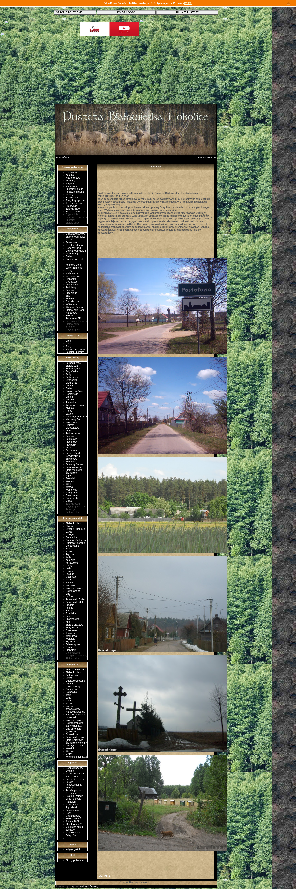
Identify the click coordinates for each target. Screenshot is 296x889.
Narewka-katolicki (75, 711)
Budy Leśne (72, 377)
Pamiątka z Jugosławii (72, 806)
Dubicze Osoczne (75, 543)
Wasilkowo (72, 636)
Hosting (82, 886)
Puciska (70, 447)
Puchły (69, 607)
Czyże (69, 531)
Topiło (69, 475)
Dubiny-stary (73, 689)
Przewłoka (71, 293)
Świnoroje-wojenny (76, 742)
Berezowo (71, 242)
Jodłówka (71, 402)
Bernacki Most (73, 363)
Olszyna (70, 425)
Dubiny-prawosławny (73, 685)
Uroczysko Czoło (75, 745)
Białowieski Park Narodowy (75, 311)
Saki (68, 616)
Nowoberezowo (74, 588)
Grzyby (69, 194)
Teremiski (71, 478)
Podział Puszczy (75, 352)
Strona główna (62, 157)
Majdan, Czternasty (76, 416)
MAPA (69, 754)
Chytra (69, 526)
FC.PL (188, 3)
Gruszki (70, 399)
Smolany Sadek (74, 464)
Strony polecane (75, 860)
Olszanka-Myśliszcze (72, 280)
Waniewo (71, 481)
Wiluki (69, 484)
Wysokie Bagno (74, 307)
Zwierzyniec (72, 495)
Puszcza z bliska (75, 191)
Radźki (69, 610)
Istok (68, 548)
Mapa (69, 501)
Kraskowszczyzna (75, 405)
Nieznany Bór (73, 419)
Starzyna (70, 298)
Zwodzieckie (72, 498)
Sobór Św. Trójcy (75, 779)
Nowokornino (73, 591)
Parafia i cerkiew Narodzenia (75, 775)
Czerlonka (71, 380)
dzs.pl (72, 886)
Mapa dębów (73, 815)
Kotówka (70, 560)
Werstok (70, 638)
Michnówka (72, 273)
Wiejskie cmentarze (76, 756)
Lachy (69, 565)
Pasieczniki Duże (75, 599)
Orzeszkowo (72, 427)
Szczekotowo (73, 301)
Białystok (71, 650)
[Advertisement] (136, 73)
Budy (68, 374)
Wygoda (70, 641)
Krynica (70, 408)
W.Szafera (71, 304)
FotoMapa (71, 172)
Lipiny (69, 270)
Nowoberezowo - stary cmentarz (75, 724)
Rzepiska (71, 613)
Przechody (71, 441)
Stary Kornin (72, 627)
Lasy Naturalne (74, 267)
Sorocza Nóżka (74, 467)
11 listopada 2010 (75, 824)
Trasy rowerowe (74, 203)
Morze (69, 579)
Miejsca (70, 183)
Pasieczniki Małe (75, 602)
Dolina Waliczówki (76, 250)
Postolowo (71, 439)
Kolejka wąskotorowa (73, 176)
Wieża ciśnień (73, 818)
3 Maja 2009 (72, 821)
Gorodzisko (72, 394)
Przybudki (71, 444)
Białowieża (72, 365)
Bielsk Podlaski (74, 523)
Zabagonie (72, 492)
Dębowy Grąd (73, 248)
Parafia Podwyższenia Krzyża (74, 785)
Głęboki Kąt (72, 253)
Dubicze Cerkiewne (76, 540)
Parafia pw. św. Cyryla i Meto (74, 792)
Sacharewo (72, 450)
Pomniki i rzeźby (75, 810)
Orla (68, 593)
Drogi (69, 340)
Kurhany (70, 180)
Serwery (94, 886)
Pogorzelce (72, 290)
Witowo (70, 487)
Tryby (69, 346)
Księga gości (73, 849)
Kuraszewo (72, 562)
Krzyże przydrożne (76, 669)
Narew (69, 582)
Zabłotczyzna (73, 644)
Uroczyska (71, 206)
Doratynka (71, 537)
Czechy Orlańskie (75, 245)
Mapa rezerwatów (75, 234)
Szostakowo (72, 630)
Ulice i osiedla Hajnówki (73, 800)
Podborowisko (73, 433)
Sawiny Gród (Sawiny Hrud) (73, 454)
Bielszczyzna (73, 368)
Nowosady (71, 422)
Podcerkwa (72, 284)
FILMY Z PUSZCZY (76, 211)
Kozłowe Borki (73, 264)
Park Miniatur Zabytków (73, 834)
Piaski (69, 430)
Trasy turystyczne (75, 200)
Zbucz (69, 647)
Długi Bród (71, 382)
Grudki (69, 396)
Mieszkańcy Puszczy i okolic (74, 187)
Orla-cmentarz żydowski (73, 730)
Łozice (69, 413)
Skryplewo (71, 458)
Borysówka (72, 371)
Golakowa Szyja (74, 391)
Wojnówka (71, 489)
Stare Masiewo (74, 470)
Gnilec (69, 256)
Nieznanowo (73, 276)
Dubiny (69, 385)
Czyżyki (70, 534)
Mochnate (71, 576)
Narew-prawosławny (73, 707)
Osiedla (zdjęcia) (75, 796)
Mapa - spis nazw (75, 349)
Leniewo (70, 571)
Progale (70, 605)
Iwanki (69, 551)
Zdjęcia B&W (73, 208)
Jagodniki (71, 554)
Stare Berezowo (74, 624)
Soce (68, 621)
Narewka (71, 585)
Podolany (71, 287)
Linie (68, 343)
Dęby (68, 813)
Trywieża (71, 633)
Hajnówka (71, 692)
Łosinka (70, 574)
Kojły (68, 557)
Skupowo (71, 461)
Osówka (70, 596)
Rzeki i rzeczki (73, 197)
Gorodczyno (72, 545)
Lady (68, 568)
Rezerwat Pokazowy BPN (74, 317)
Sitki (68, 295)
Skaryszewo (72, 619)
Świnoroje (71, 472)
